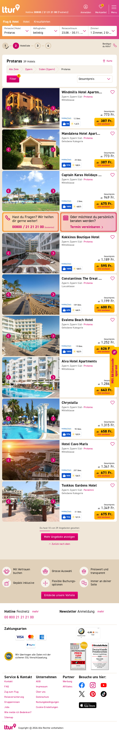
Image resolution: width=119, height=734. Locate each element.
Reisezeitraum (69, 28)
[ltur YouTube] (104, 687)
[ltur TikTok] (104, 696)
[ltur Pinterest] (93, 696)
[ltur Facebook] (82, 687)
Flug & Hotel (11, 22)
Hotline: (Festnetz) (47, 12)
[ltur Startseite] (11, 9)
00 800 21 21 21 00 (19, 617)
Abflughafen (39, 28)
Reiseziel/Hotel (12, 28)
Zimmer (94, 28)
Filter (13, 79)
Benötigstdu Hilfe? (107, 45)
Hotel (26, 22)
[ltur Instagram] (93, 687)
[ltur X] (82, 696)
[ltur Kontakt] (115, 45)
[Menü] (98, 629)
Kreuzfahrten (42, 22)
